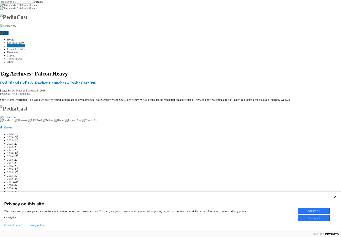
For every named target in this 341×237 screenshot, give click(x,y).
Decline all (314, 218)
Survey (11, 55)
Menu (4, 33)
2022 (10, 146)
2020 (10, 153)
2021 (10, 150)
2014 (10, 172)
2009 (10, 188)
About (10, 61)
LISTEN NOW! (16, 42)
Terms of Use (14, 58)
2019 (10, 156)
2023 (10, 143)
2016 (10, 166)
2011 (10, 182)
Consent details (13, 225)
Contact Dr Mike (16, 49)
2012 (10, 178)
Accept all (314, 210)
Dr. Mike (17, 90)
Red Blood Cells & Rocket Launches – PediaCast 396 (48, 83)
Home (10, 39)
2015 (10, 169)
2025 (10, 137)
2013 (10, 175)
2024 (10, 140)
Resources (13, 52)
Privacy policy (36, 225)
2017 (10, 162)
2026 (10, 134)
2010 (10, 185)
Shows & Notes (16, 45)
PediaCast (5, 93)
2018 (10, 159)
